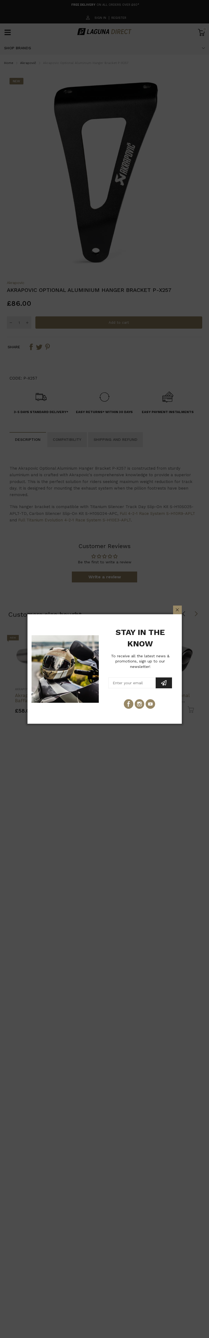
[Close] (177, 610)
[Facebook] (128, 704)
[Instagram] (139, 704)
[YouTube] (150, 704)
